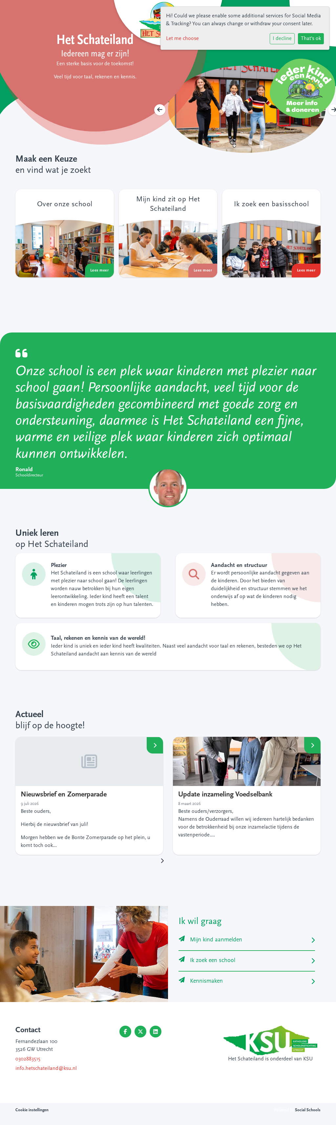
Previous (159, 109)
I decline (282, 38)
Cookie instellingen (32, 1110)
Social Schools (308, 1110)
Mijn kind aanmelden (216, 940)
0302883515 (27, 1059)
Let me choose (182, 38)
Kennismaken (206, 981)
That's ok (311, 38)
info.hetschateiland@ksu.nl (46, 1068)
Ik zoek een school (212, 961)
